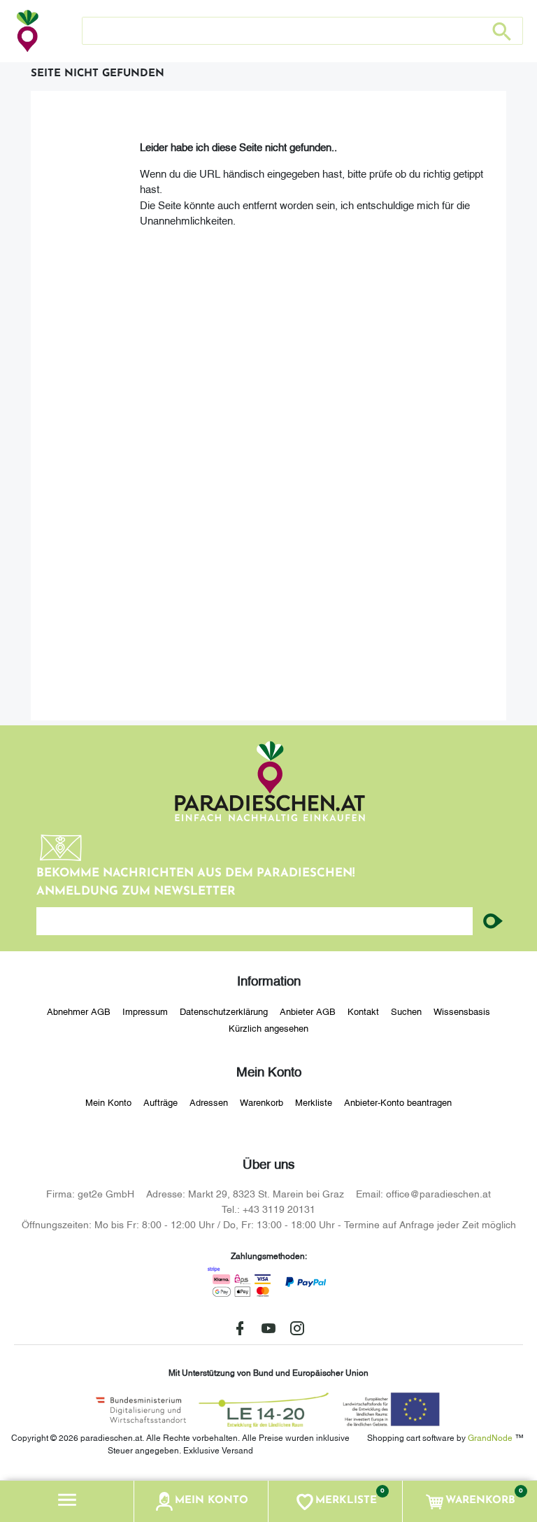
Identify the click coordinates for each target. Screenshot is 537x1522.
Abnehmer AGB (78, 1011)
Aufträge (160, 1102)
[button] (67, 1501)
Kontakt (363, 1011)
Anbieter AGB (308, 1011)
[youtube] (268, 1328)
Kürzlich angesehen (268, 1027)
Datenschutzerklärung (224, 1011)
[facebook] (239, 1328)
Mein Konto (108, 1102)
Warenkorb (261, 1102)
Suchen (406, 1011)
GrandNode (490, 1437)
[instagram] (297, 1328)
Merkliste (313, 1102)
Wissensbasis (462, 1011)
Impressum (145, 1011)
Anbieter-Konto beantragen (398, 1102)
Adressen (208, 1102)
